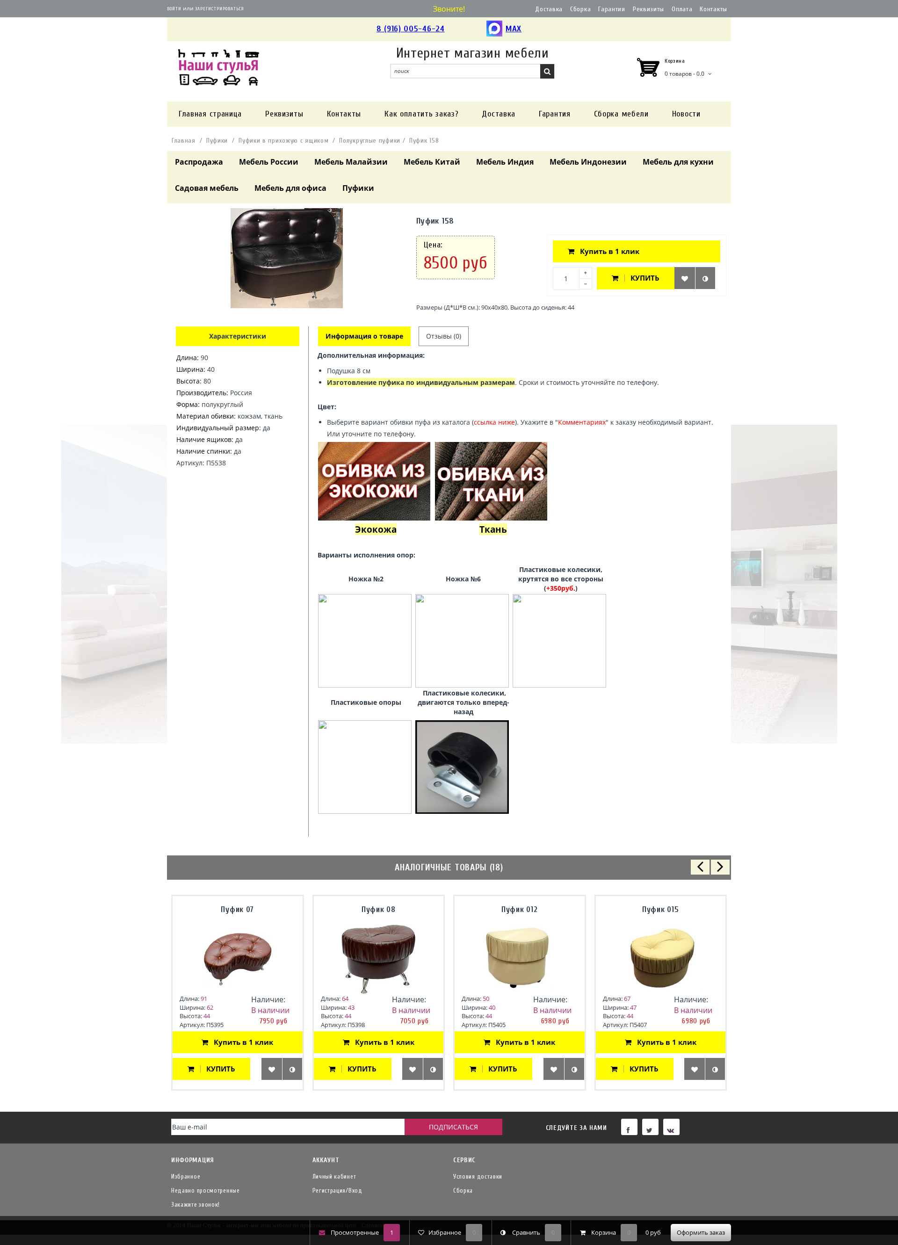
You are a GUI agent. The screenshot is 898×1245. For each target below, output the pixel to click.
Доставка (549, 9)
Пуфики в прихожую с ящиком (283, 141)
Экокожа (376, 529)
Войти (174, 9)
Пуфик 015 (660, 909)
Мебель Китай (432, 162)
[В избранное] (684, 278)
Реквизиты (648, 9)
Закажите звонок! (195, 1204)
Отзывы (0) (443, 336)
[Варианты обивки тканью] (491, 480)
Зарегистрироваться (219, 9)
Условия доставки (477, 1176)
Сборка (580, 9)
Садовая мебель (207, 188)
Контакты (713, 9)
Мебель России (268, 162)
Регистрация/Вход (337, 1190)
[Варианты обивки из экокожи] (374, 480)
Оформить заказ (701, 1232)
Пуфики (217, 141)
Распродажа (199, 162)
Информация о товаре (364, 336)
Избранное (185, 1176)
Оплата (682, 9)
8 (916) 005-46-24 (411, 29)
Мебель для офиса (290, 188)
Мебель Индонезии (588, 162)
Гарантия (611, 9)
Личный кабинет (334, 1176)
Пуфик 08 (379, 909)
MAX (513, 29)
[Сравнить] (705, 278)
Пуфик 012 (519, 909)
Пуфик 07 (237, 909)
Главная (184, 141)
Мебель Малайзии (351, 162)
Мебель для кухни (678, 162)
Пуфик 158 (424, 141)
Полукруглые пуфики (369, 141)
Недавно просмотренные (205, 1190)
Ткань (493, 529)
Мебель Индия (505, 162)
